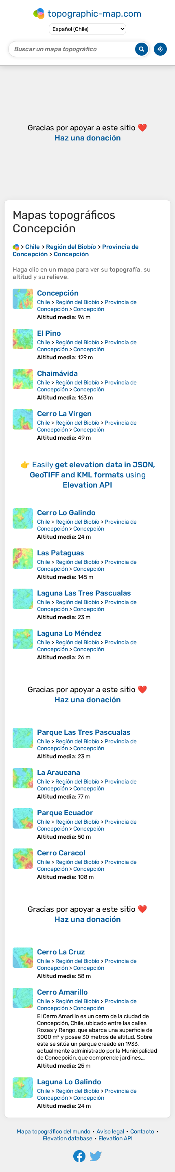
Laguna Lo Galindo (69, 1081)
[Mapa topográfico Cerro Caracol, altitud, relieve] (23, 864)
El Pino (49, 333)
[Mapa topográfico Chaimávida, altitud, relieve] (23, 385)
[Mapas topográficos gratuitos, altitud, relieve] (16, 246)
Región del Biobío (77, 302)
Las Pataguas (60, 552)
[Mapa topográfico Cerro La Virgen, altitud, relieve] (23, 425)
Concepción (58, 293)
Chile (43, 302)
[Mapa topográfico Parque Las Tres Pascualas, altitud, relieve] (23, 744)
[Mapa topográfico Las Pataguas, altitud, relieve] (23, 564)
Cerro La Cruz (61, 952)
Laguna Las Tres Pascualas (84, 593)
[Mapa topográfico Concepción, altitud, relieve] (23, 305)
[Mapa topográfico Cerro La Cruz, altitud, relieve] (23, 964)
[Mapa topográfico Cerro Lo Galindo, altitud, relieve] (23, 524)
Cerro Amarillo (62, 992)
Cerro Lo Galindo (66, 512)
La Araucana (58, 772)
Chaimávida (57, 373)
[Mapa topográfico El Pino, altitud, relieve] (23, 345)
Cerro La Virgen (64, 413)
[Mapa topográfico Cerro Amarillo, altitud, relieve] (23, 1028)
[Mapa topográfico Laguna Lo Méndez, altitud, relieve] (23, 645)
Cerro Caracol (61, 852)
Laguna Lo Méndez (69, 633)
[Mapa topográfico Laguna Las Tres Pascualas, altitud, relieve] (23, 605)
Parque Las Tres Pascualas (84, 732)
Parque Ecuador (65, 812)
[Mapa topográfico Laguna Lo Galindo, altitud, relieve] (23, 1093)
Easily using (92, 475)
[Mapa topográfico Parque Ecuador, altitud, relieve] (23, 824)
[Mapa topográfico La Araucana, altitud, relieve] (23, 784)
